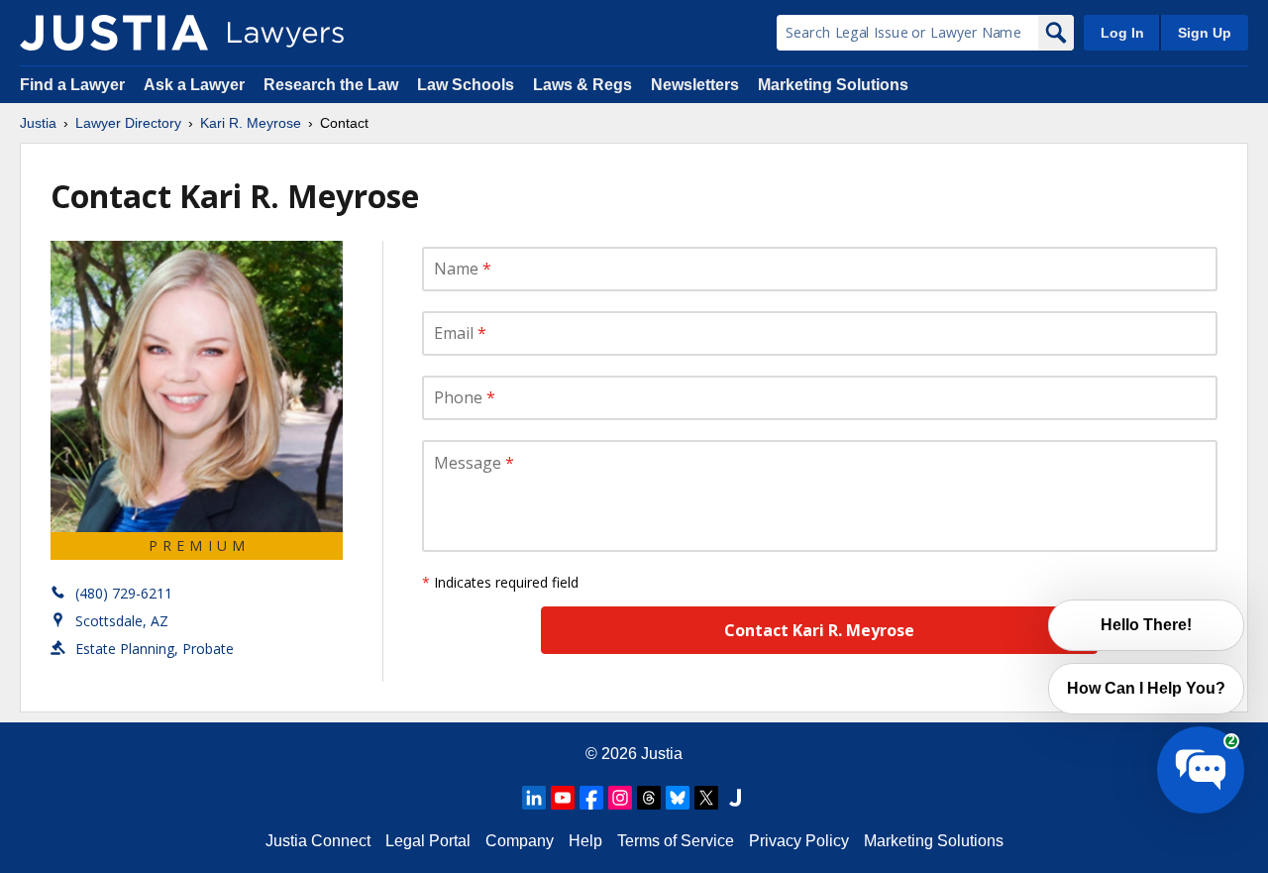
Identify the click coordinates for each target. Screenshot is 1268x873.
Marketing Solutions (833, 84)
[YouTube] (563, 798)
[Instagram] (620, 798)
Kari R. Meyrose (250, 123)
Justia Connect (317, 840)
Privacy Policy (799, 840)
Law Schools (465, 84)
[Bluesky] (677, 798)
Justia (38, 123)
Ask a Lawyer (196, 84)
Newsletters (695, 84)
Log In (1122, 33)
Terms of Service (675, 840)
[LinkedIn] (534, 798)
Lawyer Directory (128, 123)
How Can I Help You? (1146, 688)
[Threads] (649, 798)
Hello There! (1146, 624)
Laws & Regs (582, 84)
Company (519, 840)
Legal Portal (428, 840)
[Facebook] (591, 798)
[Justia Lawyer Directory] (114, 33)
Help (585, 840)
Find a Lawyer (72, 84)
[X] (706, 798)
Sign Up (1204, 33)
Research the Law (331, 84)
